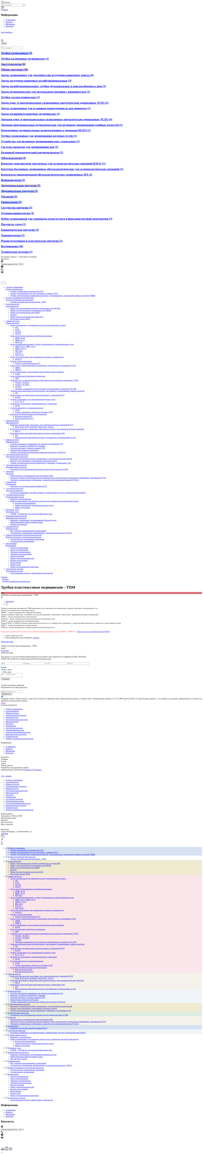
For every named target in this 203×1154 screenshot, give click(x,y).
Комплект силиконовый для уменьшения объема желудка (33, 520)
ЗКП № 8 (18, 342)
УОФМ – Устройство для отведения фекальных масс (31, 514)
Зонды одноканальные (19, 548)
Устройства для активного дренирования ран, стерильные (40, 141)
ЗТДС (17, 330)
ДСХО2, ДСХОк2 (22, 385)
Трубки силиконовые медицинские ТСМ (26, 291)
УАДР (17, 406)
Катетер (13, 315)
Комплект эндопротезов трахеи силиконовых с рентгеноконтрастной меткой (41, 459)
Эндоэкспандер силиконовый (22, 541)
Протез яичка (15, 563)
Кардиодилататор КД (23, 416)
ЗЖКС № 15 (20, 340)
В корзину (5, 651)
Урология (9, 196)
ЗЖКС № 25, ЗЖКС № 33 (25, 346)
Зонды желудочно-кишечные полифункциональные (36, 80)
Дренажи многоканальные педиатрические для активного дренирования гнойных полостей (62, 124)
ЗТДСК (18, 332)
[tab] (10, 601)
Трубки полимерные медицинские (25, 58)
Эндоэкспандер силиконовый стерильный (27, 539)
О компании (11, 20)
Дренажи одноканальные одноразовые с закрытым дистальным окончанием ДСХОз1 (44, 480)
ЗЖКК (17, 368)
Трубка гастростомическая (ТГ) (27, 363)
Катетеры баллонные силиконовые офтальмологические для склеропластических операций (62, 169)
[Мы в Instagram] (5, 827)
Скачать (36, 638)
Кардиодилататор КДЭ (24, 419)
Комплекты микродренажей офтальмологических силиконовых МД (46, 174)
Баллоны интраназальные (25, 503)
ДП (16, 393)
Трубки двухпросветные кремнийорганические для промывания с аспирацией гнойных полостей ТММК (52, 296)
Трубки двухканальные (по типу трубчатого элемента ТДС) (34, 294)
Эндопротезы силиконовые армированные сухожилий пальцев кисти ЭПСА (41, 533)
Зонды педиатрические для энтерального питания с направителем (45, 91)
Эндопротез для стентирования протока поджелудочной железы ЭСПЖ (39, 469)
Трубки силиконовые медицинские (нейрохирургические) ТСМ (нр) (37, 452)
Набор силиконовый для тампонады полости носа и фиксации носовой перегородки (56, 218)
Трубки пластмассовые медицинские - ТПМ (28, 302)
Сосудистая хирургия (16, 207)
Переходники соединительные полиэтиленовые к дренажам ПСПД (46, 130)
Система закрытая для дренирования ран (29, 146)
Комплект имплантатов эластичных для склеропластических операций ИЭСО (53, 163)
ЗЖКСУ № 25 (20, 349)
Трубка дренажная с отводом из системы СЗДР (34, 412)
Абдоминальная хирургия (19, 191)
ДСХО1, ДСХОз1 (22, 382)
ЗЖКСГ (18, 370)
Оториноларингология (17, 213)
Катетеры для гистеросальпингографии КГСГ (28, 486)
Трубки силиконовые (16, 53)
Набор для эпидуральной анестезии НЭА (26, 317)
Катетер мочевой (17, 556)
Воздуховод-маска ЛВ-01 (20, 319)
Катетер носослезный (19, 560)
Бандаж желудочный (18, 524)
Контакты (10, 26)
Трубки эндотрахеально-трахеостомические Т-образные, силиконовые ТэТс (40, 463)
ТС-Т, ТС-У (19, 402)
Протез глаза (15, 565)
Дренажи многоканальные (21, 554)
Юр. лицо (7, 672)
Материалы (10, 24)
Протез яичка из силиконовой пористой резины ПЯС (31, 476)
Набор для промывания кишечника (24, 567)
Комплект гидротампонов (20, 499)
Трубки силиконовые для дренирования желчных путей (39, 135)
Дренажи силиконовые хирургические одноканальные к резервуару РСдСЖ (45, 389)
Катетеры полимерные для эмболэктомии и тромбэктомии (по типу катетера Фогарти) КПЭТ (48, 493)
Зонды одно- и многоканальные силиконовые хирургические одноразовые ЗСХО (54, 102)
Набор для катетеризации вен (22, 558)
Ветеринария (12, 246)
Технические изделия (16, 251)
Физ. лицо (7, 670)
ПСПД (17, 397)
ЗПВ (17, 378)
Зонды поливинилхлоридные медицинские (30, 113)
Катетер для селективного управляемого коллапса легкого (33, 461)
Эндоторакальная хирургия (20, 185)
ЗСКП (17, 374)
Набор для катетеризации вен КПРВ (25, 313)
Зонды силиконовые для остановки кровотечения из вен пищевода (46, 108)
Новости (9, 22)
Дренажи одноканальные (20, 552)
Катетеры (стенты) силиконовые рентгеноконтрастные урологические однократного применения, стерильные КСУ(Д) (58, 478)
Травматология (13, 235)
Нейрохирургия (13, 180)
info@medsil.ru (6, 32)
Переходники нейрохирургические (24, 450)
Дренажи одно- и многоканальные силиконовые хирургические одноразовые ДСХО (56, 119)
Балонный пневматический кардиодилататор (32, 152)
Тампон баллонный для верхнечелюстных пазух (34, 505)
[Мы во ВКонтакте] (2, 827)
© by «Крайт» (6, 776)
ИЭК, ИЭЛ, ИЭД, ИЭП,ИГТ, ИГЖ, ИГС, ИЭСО (34, 427)
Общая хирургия (14, 69)
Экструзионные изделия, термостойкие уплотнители (31, 573)
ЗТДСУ (18, 334)
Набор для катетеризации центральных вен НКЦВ (30, 310)
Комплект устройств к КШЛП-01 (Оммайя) (27, 446)
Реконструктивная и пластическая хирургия (32, 240)
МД (16, 435)
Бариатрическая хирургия (20, 229)
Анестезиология (13, 64)
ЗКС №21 (19, 351)
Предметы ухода (13, 224)
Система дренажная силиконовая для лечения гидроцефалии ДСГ (36, 444)
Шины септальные (22, 507)
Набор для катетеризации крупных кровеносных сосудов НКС (35, 308)
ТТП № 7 (18, 353)
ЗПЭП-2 (18, 359)
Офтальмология (13, 157)
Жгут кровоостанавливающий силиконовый (28, 531)
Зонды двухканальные (19, 550)
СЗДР (17, 410)
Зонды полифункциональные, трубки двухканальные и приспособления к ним (53, 86)
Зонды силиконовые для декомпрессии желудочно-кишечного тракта (47, 75)
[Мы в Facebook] (7, 827)
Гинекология (11, 202)
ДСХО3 (18, 387)
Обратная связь (7, 642)
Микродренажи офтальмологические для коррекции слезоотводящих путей (45, 438)
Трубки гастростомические (20, 97)
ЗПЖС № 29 (20, 338)
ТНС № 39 (19, 355)
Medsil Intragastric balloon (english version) (26, 522)
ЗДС (16, 327)
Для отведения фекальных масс (18, 732)
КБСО (17, 431)
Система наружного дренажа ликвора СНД (27, 448)
